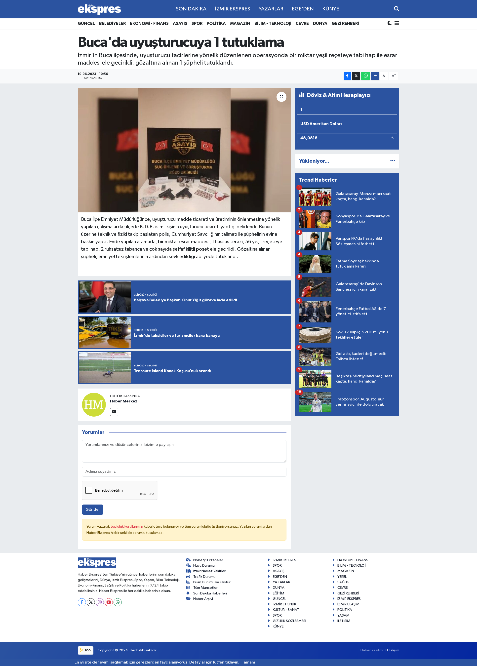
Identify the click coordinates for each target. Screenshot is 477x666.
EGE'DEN (303, 9)
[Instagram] (100, 602)
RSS (87, 650)
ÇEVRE (302, 23)
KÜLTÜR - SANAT (286, 610)
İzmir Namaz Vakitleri (209, 571)
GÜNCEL (86, 23)
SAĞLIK (343, 582)
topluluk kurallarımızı (127, 526)
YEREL (342, 577)
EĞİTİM (278, 593)
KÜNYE (330, 9)
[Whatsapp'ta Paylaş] (365, 76)
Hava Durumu (204, 565)
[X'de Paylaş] (356, 76)
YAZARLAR (271, 9)
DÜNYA (320, 23)
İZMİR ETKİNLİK (284, 604)
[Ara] (396, 9)
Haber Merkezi (124, 401)
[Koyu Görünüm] (390, 23)
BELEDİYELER (112, 23)
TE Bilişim (392, 650)
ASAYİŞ (180, 23)
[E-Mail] (114, 412)
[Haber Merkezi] (94, 404)
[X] (91, 602)
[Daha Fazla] (375, 76)
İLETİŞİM (343, 621)
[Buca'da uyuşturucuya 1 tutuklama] (184, 150)
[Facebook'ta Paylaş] (347, 76)
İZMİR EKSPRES (232, 9)
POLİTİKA (216, 23)
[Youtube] (109, 602)
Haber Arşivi (203, 599)
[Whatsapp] (118, 602)
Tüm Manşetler (205, 587)
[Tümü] (392, 161)
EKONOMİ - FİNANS (149, 23)
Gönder (92, 510)
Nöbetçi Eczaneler (208, 560)
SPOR (197, 23)
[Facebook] (82, 602)
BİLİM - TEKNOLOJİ (272, 23)
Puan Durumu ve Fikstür (212, 582)
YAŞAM (343, 615)
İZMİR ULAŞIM (348, 604)
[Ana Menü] (396, 23)
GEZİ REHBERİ (345, 23)
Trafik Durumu (204, 577)
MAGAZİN (240, 23)
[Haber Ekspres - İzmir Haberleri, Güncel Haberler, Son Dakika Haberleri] (99, 9)
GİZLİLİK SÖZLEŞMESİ (289, 621)
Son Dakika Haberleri (210, 593)
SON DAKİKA (191, 9)
